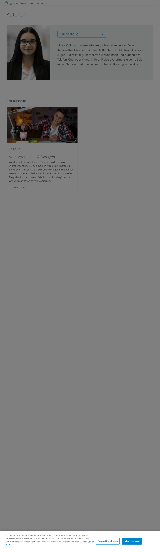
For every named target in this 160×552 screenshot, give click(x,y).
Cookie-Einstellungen (108, 541)
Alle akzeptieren (132, 541)
